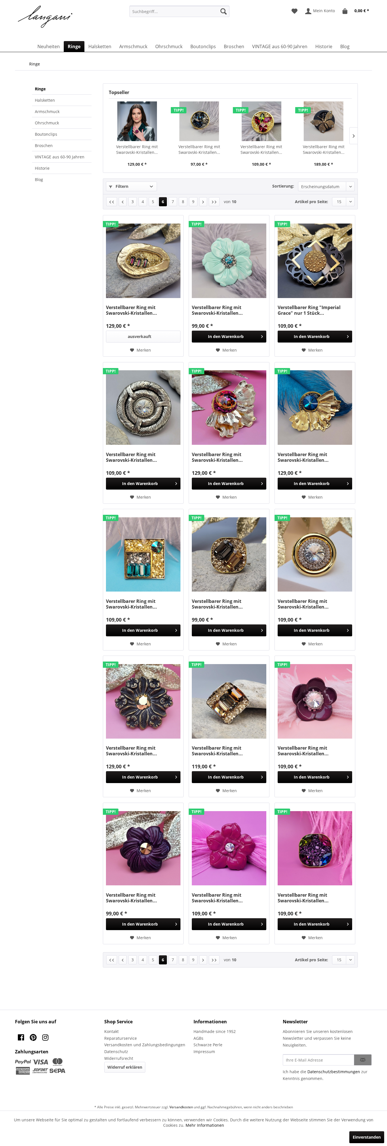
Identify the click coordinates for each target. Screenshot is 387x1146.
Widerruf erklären (124, 1067)
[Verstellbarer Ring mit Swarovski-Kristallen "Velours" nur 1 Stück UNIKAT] (143, 260)
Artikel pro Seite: (311, 201)
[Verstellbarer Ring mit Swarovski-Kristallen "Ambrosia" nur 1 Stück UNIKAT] (315, 407)
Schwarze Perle (208, 1044)
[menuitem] (179, 11)
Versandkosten (181, 1107)
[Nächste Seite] (203, 201)
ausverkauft (139, 336)
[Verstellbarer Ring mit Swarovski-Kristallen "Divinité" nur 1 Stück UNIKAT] (229, 260)
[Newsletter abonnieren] (363, 1060)
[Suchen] (223, 11)
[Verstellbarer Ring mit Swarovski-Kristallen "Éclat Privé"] (229, 701)
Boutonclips (46, 134)
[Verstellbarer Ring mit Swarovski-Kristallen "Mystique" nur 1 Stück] (229, 848)
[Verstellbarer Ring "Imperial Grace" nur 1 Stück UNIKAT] (315, 260)
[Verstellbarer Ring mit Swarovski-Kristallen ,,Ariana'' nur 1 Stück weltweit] (137, 121)
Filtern (121, 186)
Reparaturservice (120, 1038)
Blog (39, 179)
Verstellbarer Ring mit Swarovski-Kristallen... (137, 149)
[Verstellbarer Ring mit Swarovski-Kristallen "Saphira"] (315, 848)
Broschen (44, 145)
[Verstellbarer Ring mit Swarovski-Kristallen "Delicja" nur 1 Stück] (315, 701)
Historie (42, 168)
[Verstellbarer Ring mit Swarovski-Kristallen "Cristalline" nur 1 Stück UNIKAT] (143, 407)
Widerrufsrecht (118, 1058)
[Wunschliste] (294, 11)
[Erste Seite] (111, 201)
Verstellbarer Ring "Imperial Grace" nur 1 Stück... (309, 310)
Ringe (40, 89)
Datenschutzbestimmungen (333, 1071)
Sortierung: (283, 186)
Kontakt (111, 1031)
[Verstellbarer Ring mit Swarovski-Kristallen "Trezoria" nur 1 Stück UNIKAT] (229, 407)
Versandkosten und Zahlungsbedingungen (144, 1044)
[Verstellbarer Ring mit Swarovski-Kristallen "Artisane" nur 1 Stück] (143, 848)
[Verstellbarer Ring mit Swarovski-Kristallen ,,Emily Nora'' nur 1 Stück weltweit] (261, 121)
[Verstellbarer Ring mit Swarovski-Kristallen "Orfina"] (315, 554)
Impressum (204, 1051)
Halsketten (45, 100)
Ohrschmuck (47, 123)
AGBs (198, 1038)
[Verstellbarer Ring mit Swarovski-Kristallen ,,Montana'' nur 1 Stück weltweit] (199, 121)
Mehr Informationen (205, 1125)
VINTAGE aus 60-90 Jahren (59, 157)
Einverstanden (367, 1137)
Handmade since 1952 (215, 1031)
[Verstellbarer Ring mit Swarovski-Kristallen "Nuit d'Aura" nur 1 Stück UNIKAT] (143, 554)
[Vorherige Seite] (123, 201)
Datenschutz (116, 1051)
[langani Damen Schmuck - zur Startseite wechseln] (45, 17)
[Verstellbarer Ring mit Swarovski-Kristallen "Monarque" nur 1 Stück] (143, 701)
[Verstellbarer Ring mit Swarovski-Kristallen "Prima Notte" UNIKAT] (229, 554)
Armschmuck (47, 111)
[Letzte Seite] (214, 201)
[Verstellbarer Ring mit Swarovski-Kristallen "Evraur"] (323, 121)
